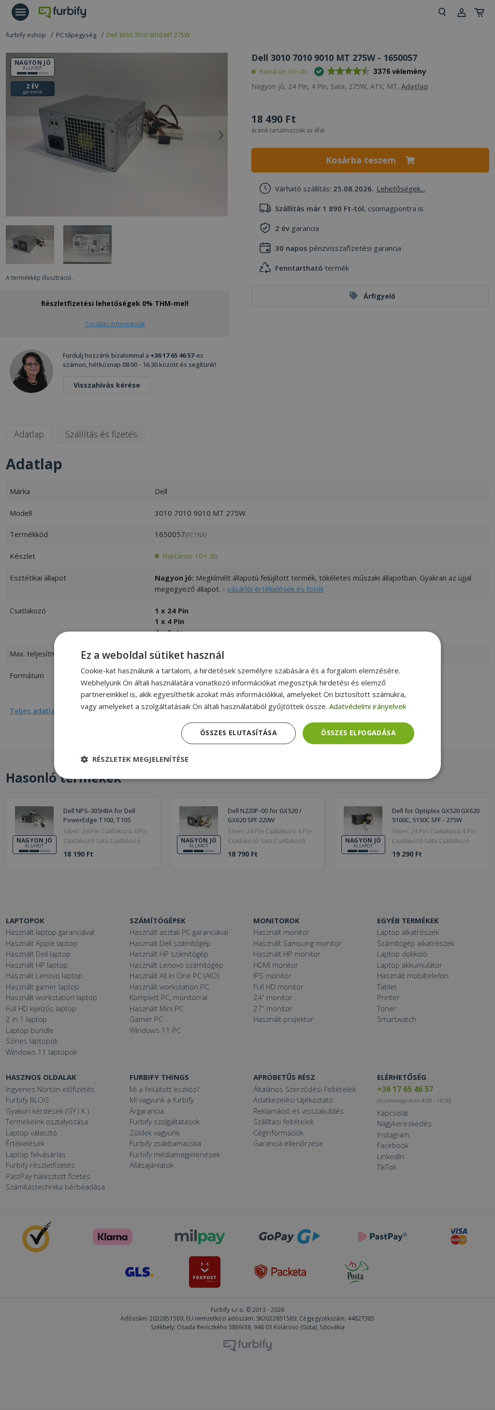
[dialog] (247, 705)
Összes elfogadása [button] (358, 732)
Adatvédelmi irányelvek (367, 707)
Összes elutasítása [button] (238, 732)
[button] (135, 759)
